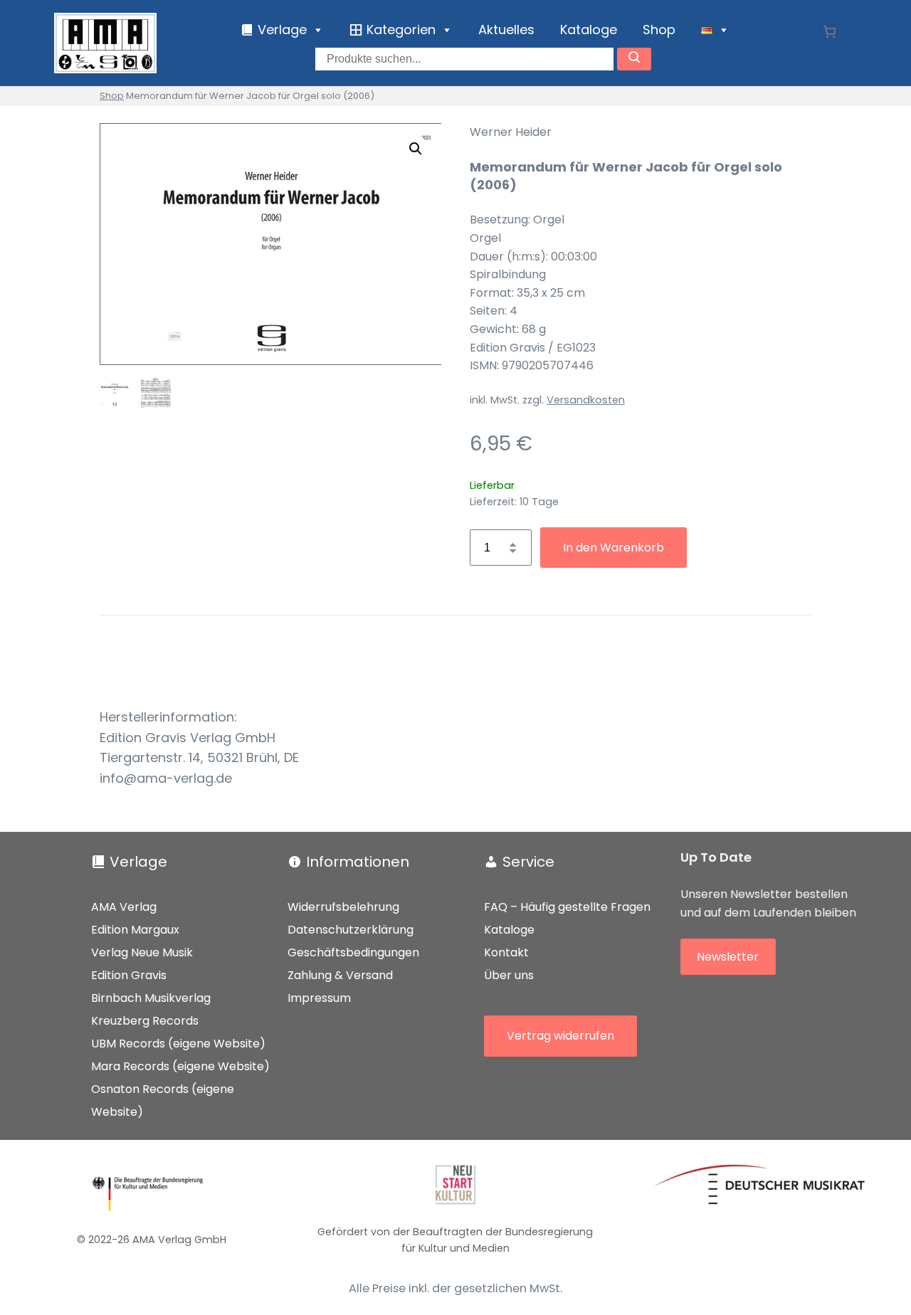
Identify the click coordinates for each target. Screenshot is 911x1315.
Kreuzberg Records (145, 1021)
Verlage (138, 862)
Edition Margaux (135, 929)
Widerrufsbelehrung (343, 907)
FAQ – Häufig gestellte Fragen (567, 907)
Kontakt (506, 952)
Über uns (509, 975)
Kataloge (588, 29)
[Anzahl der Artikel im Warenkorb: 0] (829, 32)
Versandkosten (586, 400)
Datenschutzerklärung (351, 929)
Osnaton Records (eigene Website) (162, 1100)
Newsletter (728, 957)
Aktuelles (506, 29)
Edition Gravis (129, 975)
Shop (659, 29)
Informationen (357, 862)
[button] (415, 149)
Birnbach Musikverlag (151, 998)
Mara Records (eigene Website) (180, 1066)
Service (528, 862)
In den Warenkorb (613, 547)
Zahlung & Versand (340, 975)
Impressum (319, 998)
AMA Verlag (124, 907)
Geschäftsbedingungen (353, 952)
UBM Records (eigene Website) (178, 1043)
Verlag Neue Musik (142, 952)
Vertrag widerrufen (560, 1036)
